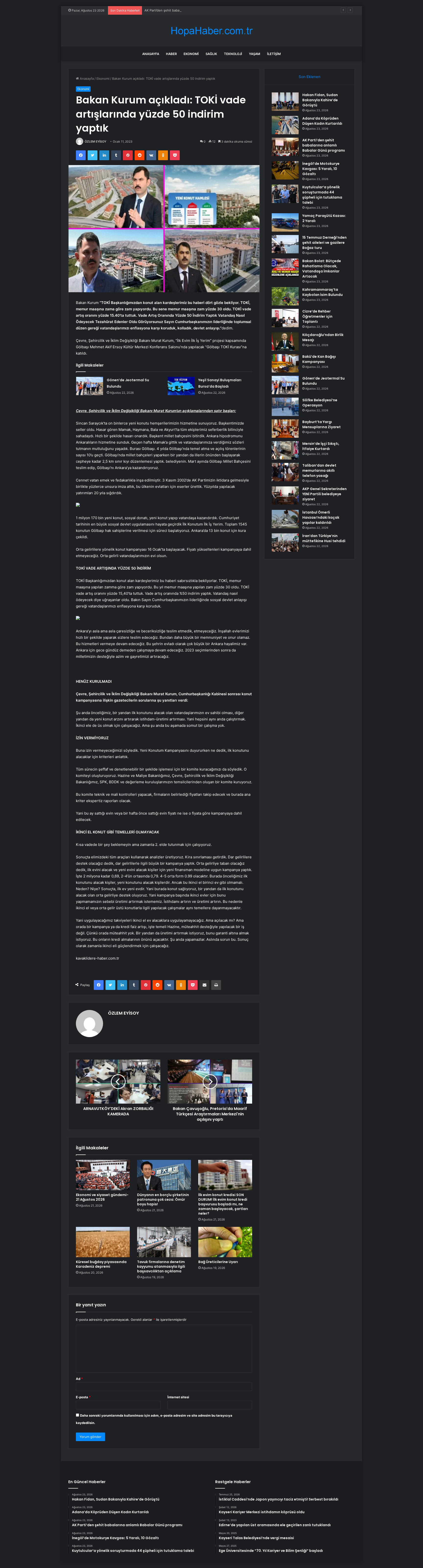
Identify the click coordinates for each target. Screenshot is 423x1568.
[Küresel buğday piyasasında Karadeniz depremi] (103, 1242)
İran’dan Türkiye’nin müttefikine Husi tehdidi (323, 538)
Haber (171, 54)
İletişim (274, 54)
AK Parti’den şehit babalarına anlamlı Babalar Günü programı (189, 10)
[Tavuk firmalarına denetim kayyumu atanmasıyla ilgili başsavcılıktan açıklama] (164, 1242)
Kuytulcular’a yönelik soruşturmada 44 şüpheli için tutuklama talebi (322, 195)
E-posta (83, 1397)
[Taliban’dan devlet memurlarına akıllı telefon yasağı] (285, 472)
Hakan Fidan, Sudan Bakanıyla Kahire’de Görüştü (320, 100)
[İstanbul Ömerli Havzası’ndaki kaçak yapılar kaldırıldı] (285, 519)
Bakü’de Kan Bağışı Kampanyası (319, 359)
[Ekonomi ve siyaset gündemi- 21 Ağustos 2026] (103, 1175)
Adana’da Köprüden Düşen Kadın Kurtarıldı (322, 121)
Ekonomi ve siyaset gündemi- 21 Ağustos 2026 (102, 1197)
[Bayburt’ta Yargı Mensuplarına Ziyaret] (285, 428)
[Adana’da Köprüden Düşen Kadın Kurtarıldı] (285, 125)
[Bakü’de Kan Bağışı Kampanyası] (285, 363)
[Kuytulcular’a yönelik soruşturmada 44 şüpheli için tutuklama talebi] (285, 194)
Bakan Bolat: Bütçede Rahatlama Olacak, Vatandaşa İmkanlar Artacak (321, 268)
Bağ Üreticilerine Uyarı (218, 1261)
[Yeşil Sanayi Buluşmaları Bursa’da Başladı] (181, 386)
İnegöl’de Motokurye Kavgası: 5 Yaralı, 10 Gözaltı (321, 168)
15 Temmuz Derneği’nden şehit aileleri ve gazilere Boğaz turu (324, 242)
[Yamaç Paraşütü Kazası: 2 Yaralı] (285, 222)
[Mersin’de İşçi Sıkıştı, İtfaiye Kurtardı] (285, 450)
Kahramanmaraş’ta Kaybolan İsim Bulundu (322, 292)
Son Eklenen (309, 76)
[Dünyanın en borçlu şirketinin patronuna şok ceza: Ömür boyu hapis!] (164, 1175)
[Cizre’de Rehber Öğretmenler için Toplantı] (285, 318)
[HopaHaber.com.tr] (211, 31)
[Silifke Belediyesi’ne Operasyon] (285, 407)
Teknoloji (233, 54)
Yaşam (254, 54)
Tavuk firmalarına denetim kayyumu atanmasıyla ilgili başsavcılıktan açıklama (161, 1266)
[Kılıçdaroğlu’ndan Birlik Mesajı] (285, 341)
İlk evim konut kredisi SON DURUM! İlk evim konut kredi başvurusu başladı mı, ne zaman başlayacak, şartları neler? (223, 1204)
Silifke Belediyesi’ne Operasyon (319, 403)
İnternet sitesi (178, 1397)
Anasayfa (150, 54)
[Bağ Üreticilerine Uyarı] (225, 1242)
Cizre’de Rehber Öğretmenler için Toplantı (317, 316)
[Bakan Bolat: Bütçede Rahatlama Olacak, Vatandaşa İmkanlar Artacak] (285, 267)
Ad (79, 1379)
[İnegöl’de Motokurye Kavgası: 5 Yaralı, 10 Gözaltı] (285, 170)
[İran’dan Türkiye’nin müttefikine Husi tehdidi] (285, 542)
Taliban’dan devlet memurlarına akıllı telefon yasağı (319, 470)
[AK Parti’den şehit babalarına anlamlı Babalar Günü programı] (285, 147)
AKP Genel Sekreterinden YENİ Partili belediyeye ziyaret (324, 494)
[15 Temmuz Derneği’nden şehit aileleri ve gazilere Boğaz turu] (285, 244)
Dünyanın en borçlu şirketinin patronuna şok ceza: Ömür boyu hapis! (163, 1199)
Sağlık (211, 54)
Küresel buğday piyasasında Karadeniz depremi (101, 1264)
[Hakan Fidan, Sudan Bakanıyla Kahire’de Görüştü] (285, 101)
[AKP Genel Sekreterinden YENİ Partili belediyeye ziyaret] (285, 495)
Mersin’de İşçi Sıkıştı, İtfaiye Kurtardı (320, 446)
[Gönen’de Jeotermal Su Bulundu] (89, 386)
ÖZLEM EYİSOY (95, 141)
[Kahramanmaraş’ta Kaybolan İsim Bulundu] (285, 296)
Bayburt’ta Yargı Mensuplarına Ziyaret (321, 424)
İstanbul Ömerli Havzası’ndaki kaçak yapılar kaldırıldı (320, 517)
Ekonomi (191, 54)
